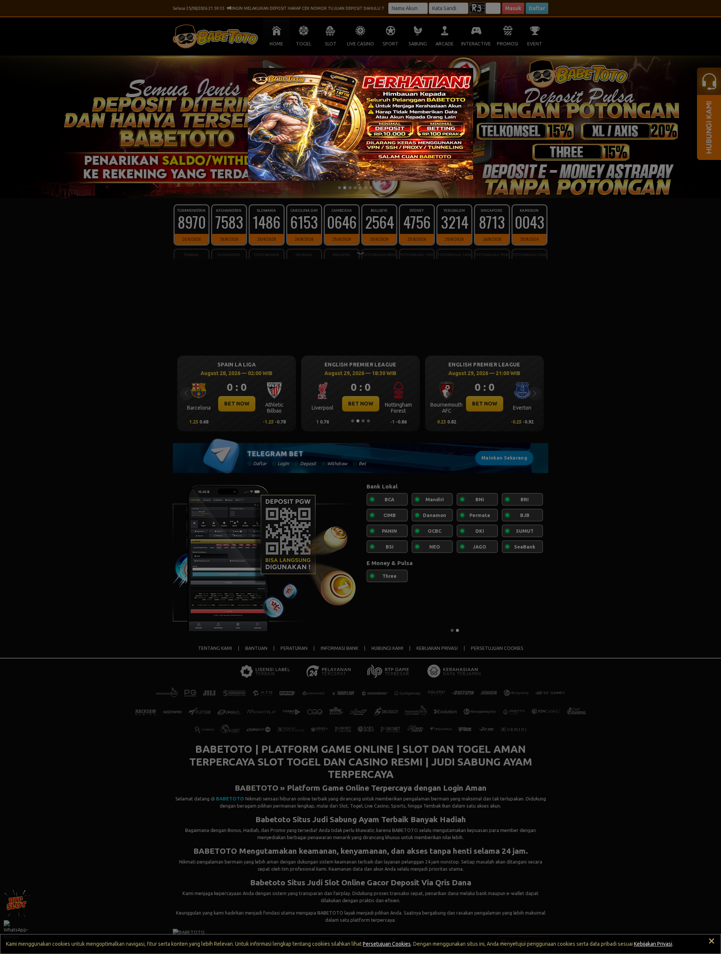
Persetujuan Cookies (387, 944)
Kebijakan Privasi (653, 944)
